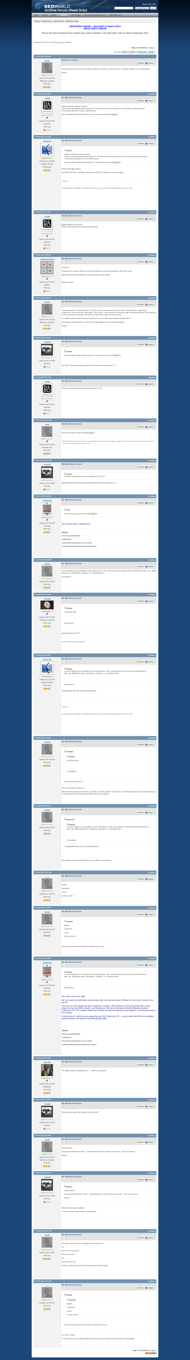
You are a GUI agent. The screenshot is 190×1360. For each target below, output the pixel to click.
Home (36, 15)
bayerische (47, 141)
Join (149, 4)
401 (49, 288)
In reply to (152, 94)
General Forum (46, 21)
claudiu (47, 98)
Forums (63, 15)
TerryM (47, 1235)
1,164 (49, 623)
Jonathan (47, 599)
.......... (47, 876)
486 (49, 897)
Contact (151, 63)
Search (153, 8)
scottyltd (47, 342)
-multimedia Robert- (47, 259)
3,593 (49, 167)
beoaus (47, 60)
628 (49, 1089)
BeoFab (47, 564)
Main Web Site (115, 15)
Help (154, 4)
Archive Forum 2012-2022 (95, 15)
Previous (143, 52)
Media (53, 15)
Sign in (144, 4)
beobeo (61, 42)
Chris (47, 424)
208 (49, 1255)
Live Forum (75, 15)
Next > (152, 48)
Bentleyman (47, 500)
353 (49, 450)
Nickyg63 (47, 1062)
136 (49, 127)
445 (49, 84)
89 (49, 363)
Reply (142, 63)
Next (152, 52)
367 (49, 529)
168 (49, 584)
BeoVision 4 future (72, 21)
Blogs (45, 15)
